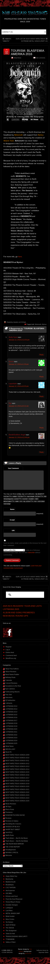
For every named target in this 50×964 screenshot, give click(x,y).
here (20, 257)
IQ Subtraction (10, 700)
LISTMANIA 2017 (11, 720)
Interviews (8, 697)
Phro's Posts (9, 809)
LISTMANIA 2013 (11, 709)
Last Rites (9, 911)
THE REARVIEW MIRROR (14, 844)
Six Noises (9, 922)
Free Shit (8, 695)
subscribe (31, 552)
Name (12, 509)
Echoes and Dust (12, 896)
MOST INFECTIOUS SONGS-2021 (17, 789)
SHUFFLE (8, 832)
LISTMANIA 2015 (11, 715)
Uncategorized (10, 850)
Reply (41, 355)
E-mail (12, 520)
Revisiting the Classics (13, 824)
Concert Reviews (11, 683)
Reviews (8, 818)
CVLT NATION (11, 887)
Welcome (8, 855)
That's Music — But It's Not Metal (16, 841)
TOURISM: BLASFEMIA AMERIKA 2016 (27, 52)
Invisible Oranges (12, 905)
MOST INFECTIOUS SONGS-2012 (17, 763)
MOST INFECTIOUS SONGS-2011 (17, 761)
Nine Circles (10, 919)
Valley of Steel (11, 942)
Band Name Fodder (12, 674)
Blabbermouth (11, 882)
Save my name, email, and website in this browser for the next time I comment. (24, 544)
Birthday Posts (10, 677)
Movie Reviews (10, 804)
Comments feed (11, 655)
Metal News (17, 58)
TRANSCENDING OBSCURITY (16, 936)
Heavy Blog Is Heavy (13, 902)
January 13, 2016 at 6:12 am (19, 406)
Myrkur (44, 324)
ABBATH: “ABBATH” (6, 40)
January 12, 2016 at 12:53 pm (19, 340)
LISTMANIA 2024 (11, 740)
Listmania (8, 703)
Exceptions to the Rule (13, 686)
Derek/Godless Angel (17, 435)
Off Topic (8, 807)
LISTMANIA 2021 (11, 732)
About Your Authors (12, 669)
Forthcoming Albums (12, 692)
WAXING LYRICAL (11, 852)
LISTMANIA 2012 (11, 706)
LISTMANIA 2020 (11, 729)
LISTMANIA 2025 (11, 743)
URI (13, 530)
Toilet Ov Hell (10, 934)
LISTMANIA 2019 (11, 726)
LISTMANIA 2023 (11, 738)
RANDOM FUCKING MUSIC (15, 815)
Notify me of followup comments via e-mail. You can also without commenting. (21, 552)
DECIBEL (9, 893)
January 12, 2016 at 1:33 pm (19, 364)
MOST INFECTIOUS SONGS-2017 (17, 778)
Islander (15, 322)
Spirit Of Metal (10, 925)
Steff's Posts (9, 835)
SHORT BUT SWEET (12, 829)
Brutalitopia (10, 885)
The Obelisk (10, 928)
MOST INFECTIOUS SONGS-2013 (17, 766)
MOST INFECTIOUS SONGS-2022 (17, 792)
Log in (8, 650)
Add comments (40, 58)
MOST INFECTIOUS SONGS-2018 (17, 781)
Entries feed (10, 652)
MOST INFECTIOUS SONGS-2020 (17, 786)
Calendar (8, 680)
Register (9, 647)
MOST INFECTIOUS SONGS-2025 (17, 801)
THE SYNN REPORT (12, 847)
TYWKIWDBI (10, 939)
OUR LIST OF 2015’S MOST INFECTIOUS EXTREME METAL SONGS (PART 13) (32, 40)
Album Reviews (10, 672)
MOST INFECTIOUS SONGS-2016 (17, 775)
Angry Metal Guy (11, 876)
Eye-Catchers (10, 689)
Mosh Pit (8, 752)
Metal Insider (10, 916)
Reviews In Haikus (11, 821)
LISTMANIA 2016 (11, 717)
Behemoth (38, 324)
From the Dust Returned (14, 899)
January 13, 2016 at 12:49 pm (19, 437)
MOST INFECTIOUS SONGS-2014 (17, 769)
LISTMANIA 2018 (11, 723)
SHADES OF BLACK (12, 827)
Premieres (9, 812)
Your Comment (13, 468)
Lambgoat (9, 908)
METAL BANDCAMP (13, 913)
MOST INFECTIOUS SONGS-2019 (17, 784)
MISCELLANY (10, 749)
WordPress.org (11, 658)
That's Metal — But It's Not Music (16, 838)
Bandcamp (9, 879)
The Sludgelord (11, 931)
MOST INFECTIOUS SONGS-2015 (17, 772)
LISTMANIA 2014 (11, 712)
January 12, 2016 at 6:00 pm (19, 386)
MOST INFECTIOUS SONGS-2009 (17, 755)
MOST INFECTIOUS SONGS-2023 (17, 795)
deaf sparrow (10, 890)
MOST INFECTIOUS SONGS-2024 (17, 798)
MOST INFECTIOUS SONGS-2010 (17, 758)
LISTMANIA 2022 (11, 735)
